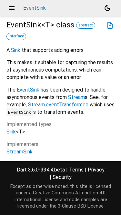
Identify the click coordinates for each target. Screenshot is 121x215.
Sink (15, 50)
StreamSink (19, 152)
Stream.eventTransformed (58, 105)
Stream (76, 97)
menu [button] (11, 8)
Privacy (96, 170)
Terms (76, 170)
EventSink (28, 90)
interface (16, 36)
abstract (85, 25)
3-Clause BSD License (81, 206)
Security (62, 177)
